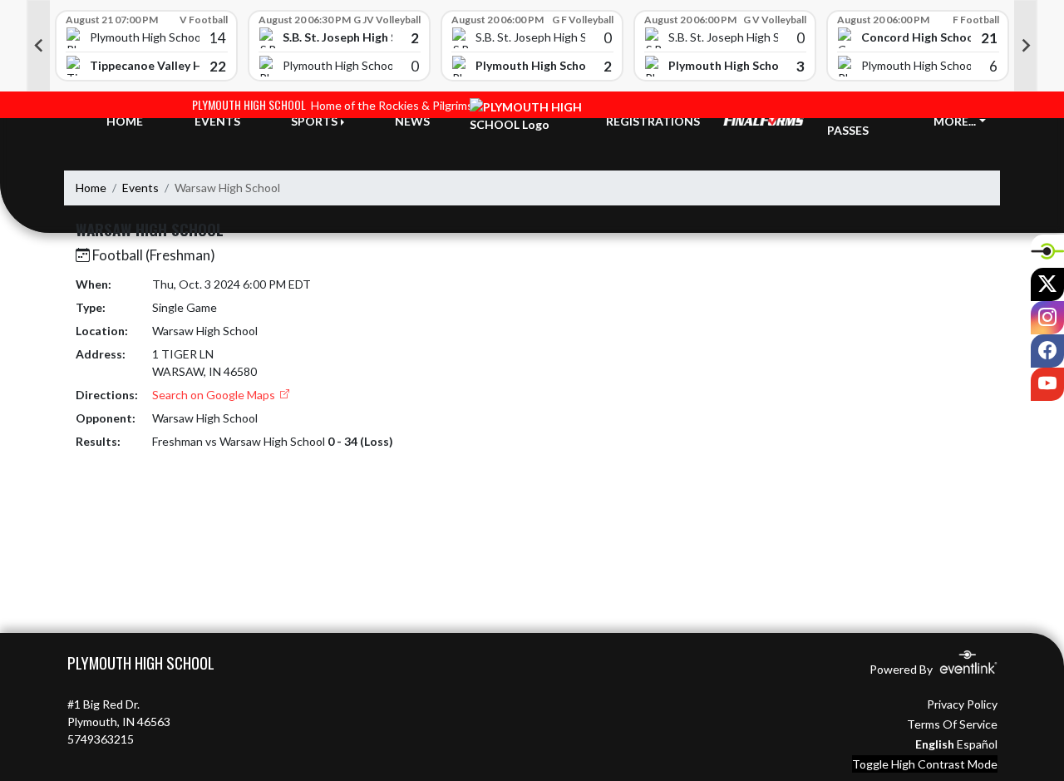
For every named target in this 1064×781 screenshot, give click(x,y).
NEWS (412, 121)
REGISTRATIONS (653, 121)
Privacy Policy (962, 704)
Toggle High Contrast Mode (925, 764)
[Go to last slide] (38, 45)
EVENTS (217, 121)
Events (140, 187)
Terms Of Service (952, 724)
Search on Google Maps (215, 395)
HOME (124, 121)
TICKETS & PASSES (858, 121)
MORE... (954, 121)
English (934, 744)
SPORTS (314, 121)
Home (91, 187)
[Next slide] (1025, 45)
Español (977, 744)
